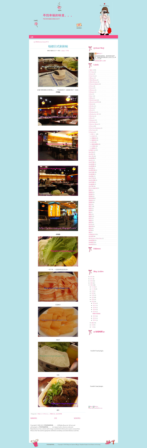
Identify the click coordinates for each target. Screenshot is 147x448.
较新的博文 (33, 418)
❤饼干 (90, 206)
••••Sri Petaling (92, 122)
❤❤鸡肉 (91, 196)
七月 (93, 297)
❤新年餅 (91, 226)
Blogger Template (80, 444)
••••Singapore (92, 120)
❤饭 (90, 212)
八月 (93, 295)
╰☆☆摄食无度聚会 (94, 144)
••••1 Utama (91, 72)
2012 (91, 276)
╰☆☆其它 (91, 142)
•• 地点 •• (39, 414)
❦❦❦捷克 (91, 242)
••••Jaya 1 (91, 96)
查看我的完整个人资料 (100, 60)
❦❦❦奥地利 (92, 240)
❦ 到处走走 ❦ (92, 234)
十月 (93, 291)
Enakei (92, 444)
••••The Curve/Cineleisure (95, 128)
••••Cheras (91, 86)
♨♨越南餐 (91, 184)
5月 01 (94, 320)
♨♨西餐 (91, 176)
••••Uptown (91, 132)
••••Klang (91, 98)
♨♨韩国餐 (91, 166)
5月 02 (94, 318)
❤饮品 (90, 228)
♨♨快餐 (91, 168)
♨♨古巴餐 (91, 162)
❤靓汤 (90, 220)
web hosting (97, 444)
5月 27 (94, 305)
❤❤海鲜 (91, 194)
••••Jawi (91, 94)
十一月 (93, 289)
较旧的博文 (77, 418)
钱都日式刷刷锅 (58, 46)
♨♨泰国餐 (91, 174)
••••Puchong (92, 116)
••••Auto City (92, 76)
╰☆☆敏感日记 (93, 140)
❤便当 (90, 204)
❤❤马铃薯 (91, 198)
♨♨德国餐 (91, 158)
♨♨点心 (91, 160)
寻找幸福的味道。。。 (58, 15)
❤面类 (90, 222)
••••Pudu (91, 118)
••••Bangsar (91, 78)
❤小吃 (90, 224)
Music (89, 408)
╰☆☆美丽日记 (93, 138)
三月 (93, 325)
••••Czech (91, 88)
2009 (91, 283)
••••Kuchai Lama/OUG (94, 102)
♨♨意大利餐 (92, 180)
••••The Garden (92, 130)
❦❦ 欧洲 (91, 236)
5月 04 (94, 311)
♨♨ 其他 (91, 152)
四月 (93, 322)
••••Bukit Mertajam (93, 82)
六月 (93, 299)
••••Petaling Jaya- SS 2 (94, 114)
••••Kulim (91, 104)
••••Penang (91, 108)
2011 (91, 278)
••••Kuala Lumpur (93, 100)
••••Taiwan (45, 414)
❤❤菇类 (91, 192)
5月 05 (94, 309)
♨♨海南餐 (91, 164)
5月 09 (94, 307)
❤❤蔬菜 (91, 200)
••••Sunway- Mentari (94, 124)
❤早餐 (90, 230)
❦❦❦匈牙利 (92, 244)
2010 (91, 281)
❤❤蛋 (90, 190)
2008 (91, 285)
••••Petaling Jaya (93, 112)
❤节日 (90, 218)
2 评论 (67, 50)
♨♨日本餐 (59, 414)
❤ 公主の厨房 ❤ (93, 188)
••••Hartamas (92, 90)
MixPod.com (99, 408)
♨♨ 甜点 (91, 154)
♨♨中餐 (91, 186)
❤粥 (90, 232)
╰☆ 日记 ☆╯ (92, 134)
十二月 (93, 287)
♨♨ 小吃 (91, 156)
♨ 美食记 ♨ (52, 414)
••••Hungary (92, 92)
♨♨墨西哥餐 (92, 170)
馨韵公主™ (99, 53)
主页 (31, 37)
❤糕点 (90, 214)
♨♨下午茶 (91, 178)
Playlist (93, 408)
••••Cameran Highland (94, 84)
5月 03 (94, 316)
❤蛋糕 (90, 210)
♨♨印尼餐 (91, 182)
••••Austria (91, 74)
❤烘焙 (90, 216)
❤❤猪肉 (91, 202)
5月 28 (94, 303)
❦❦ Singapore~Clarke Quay (95, 238)
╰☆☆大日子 (92, 136)
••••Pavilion (91, 106)
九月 (93, 293)
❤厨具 (90, 208)
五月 (93, 301)
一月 (93, 327)
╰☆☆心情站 (92, 146)
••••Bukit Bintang (93, 80)
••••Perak (91, 110)
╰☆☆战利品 (92, 148)
